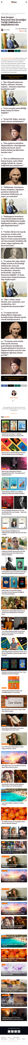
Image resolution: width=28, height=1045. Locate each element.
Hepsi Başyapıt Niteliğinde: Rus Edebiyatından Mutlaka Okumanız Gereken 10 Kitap (14, 532)
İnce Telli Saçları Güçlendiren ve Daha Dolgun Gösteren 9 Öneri (13, 865)
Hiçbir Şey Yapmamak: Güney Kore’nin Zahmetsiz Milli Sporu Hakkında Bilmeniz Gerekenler (13, 850)
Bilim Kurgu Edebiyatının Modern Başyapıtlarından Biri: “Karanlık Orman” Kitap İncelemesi (13, 473)
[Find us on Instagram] (15, 1031)
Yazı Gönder (12, 1039)
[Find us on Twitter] (12, 1031)
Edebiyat (7, 13)
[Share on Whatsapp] (17, 51)
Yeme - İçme (4, 818)
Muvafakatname (4, 1039)
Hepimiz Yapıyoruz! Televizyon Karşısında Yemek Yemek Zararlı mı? (12, 1018)
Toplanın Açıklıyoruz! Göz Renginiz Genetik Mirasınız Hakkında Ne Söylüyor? (12, 836)
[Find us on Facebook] (9, 1031)
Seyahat (4, 800)
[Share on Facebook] (4, 51)
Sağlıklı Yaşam (5, 744)
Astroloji (4, 762)
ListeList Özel (5, 828)
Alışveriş (4, 648)
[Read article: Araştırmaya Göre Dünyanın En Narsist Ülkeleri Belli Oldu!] (14, 969)
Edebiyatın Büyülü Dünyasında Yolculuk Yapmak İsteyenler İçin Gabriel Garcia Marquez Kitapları (13, 553)
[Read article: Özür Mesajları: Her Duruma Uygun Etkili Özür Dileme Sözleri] (14, 701)
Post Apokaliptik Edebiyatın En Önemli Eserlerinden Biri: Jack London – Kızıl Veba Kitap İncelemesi (14, 512)
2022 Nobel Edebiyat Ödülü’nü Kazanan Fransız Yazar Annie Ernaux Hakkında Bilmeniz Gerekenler (13, 632)
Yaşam (3, 964)
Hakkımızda (3, 1037)
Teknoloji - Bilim (6, 995)
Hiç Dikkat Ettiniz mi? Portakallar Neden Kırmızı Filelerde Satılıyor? (13, 959)
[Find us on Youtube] (19, 1031)
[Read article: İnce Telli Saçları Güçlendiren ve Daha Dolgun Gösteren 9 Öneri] (14, 738)
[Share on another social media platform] (24, 51)
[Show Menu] (1, 2)
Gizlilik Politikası (16, 1037)
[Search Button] (26, 2)
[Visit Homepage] (14, 2)
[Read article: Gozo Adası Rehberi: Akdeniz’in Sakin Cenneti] (14, 795)
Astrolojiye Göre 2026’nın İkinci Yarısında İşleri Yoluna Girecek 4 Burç (13, 879)
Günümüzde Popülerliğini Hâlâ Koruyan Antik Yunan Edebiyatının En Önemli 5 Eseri (13, 612)
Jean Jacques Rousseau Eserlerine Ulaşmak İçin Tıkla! (14, 77)
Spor (3, 842)
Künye (9, 1037)
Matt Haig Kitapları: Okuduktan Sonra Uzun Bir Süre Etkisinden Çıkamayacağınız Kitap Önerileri (14, 653)
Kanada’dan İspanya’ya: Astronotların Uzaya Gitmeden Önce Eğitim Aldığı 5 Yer (14, 1004)
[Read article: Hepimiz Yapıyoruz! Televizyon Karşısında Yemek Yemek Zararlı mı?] (14, 1014)
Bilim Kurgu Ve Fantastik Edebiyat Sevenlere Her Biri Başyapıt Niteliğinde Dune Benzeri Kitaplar (13, 592)
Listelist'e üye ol (14, 413)
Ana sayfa (3, 13)
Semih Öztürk (7, 29)
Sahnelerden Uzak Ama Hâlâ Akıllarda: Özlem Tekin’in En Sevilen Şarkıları (13, 926)
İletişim (23, 1039)
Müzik (3, 781)
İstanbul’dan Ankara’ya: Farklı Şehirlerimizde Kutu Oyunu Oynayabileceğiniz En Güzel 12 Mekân (13, 989)
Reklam (18, 1039)
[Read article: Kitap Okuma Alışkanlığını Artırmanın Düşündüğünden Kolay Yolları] (14, 720)
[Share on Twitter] (11, 51)
